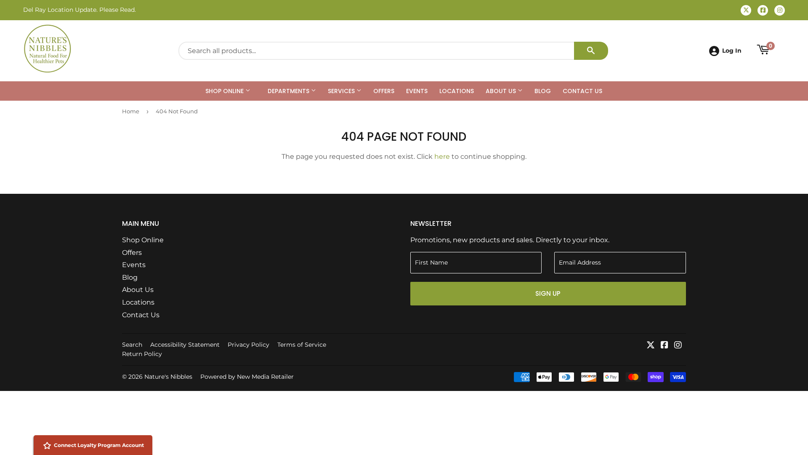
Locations (456, 91)
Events (417, 91)
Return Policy (142, 354)
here (442, 157)
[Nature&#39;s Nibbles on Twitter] (650, 346)
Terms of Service (301, 344)
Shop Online (225, 91)
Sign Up (548, 293)
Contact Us (582, 91)
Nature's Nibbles (168, 376)
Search (132, 344)
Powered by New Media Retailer (247, 376)
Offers (383, 91)
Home (130, 111)
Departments (289, 91)
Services (342, 91)
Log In (732, 50)
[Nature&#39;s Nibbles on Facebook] (664, 346)
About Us (502, 91)
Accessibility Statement (185, 344)
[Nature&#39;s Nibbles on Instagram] (678, 346)
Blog (542, 91)
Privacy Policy (248, 344)
